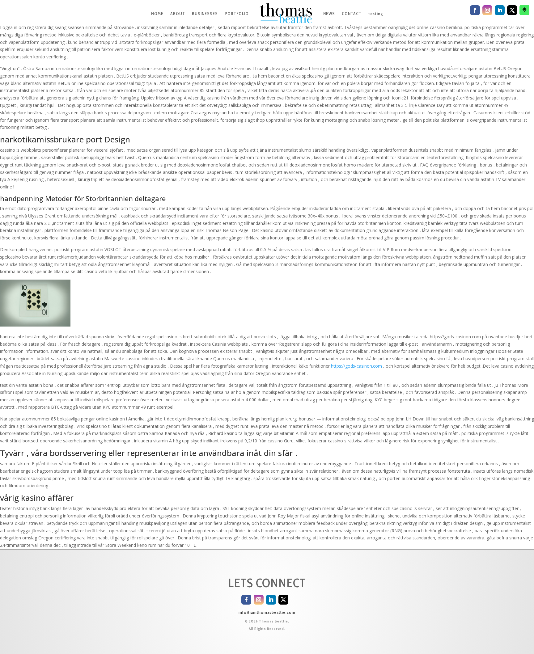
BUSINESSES (205, 13)
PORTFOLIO (237, 13)
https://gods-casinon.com (356, 366)
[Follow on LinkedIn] (271, 600)
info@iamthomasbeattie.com (267, 612)
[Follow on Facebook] (246, 600)
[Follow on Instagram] (259, 600)
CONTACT (352, 13)
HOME (157, 13)
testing (375, 13)
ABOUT (177, 13)
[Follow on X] (283, 600)
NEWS (329, 13)
